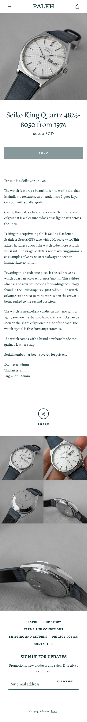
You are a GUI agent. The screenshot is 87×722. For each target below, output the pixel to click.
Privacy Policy (65, 636)
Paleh (54, 711)
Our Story (52, 622)
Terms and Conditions (43, 629)
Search (32, 622)
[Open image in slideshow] (43, 56)
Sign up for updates (43, 656)
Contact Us (43, 644)
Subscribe (65, 681)
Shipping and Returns (28, 636)
